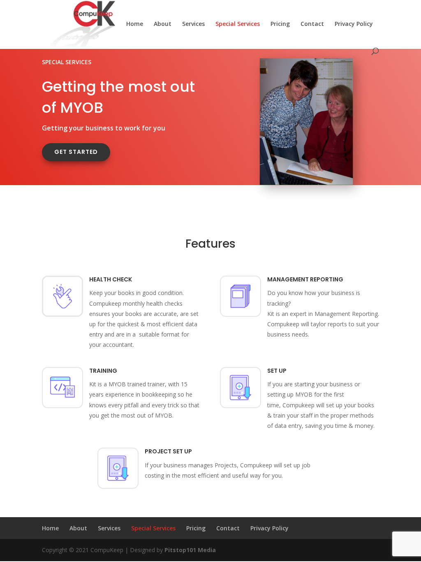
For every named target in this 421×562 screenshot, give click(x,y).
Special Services (237, 24)
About (162, 24)
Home (134, 24)
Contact (312, 24)
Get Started (76, 152)
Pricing (280, 24)
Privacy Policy (354, 24)
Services (193, 24)
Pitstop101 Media (190, 550)
